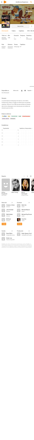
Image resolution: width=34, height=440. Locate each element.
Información (5, 31)
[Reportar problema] (21, 90)
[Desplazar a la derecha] (27, 176)
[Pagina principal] (5, 3)
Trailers (14, 31)
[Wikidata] (13, 119)
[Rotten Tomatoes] (26, 117)
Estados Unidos (4, 47)
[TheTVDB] (20, 117)
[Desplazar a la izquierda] (24, 176)
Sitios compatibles (16, 90)
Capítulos (21, 31)
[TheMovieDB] (14, 117)
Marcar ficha (20, 26)
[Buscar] (31, 2)
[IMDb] (9, 117)
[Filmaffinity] (5, 117)
